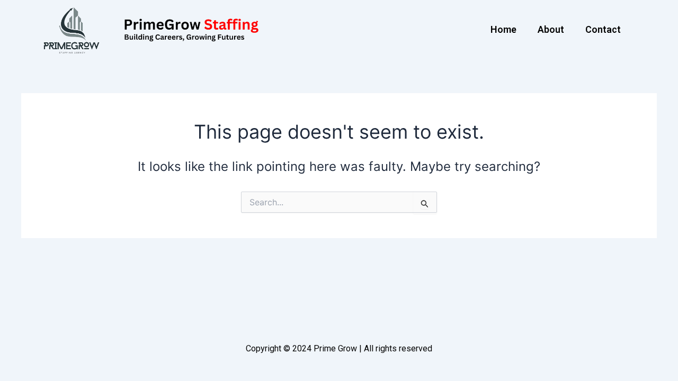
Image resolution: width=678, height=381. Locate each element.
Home (503, 29)
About (551, 29)
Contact (603, 29)
